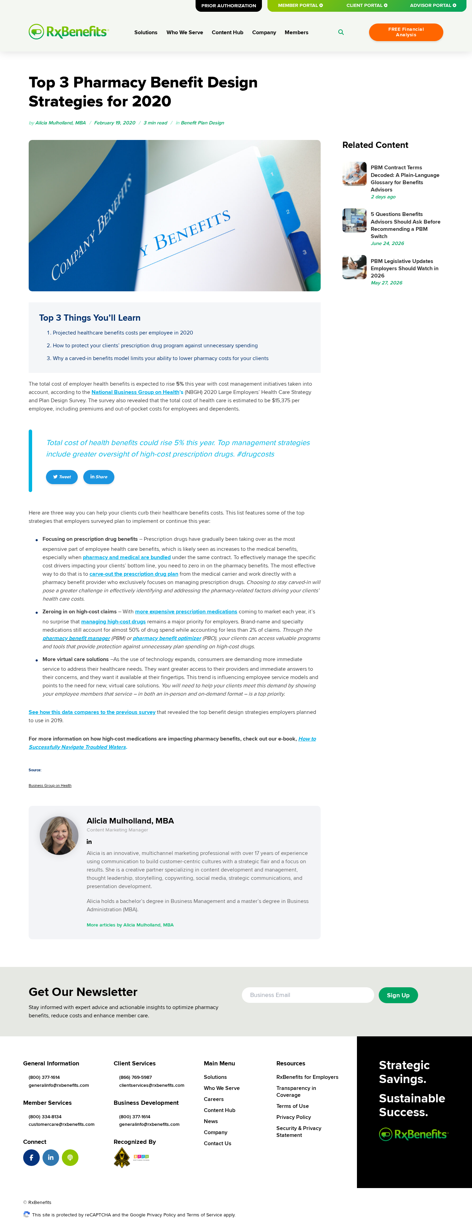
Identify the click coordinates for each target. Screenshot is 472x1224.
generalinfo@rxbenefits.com (59, 1085)
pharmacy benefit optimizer (167, 638)
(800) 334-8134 (45, 1117)
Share (100, 477)
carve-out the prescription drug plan (133, 574)
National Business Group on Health (135, 392)
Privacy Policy (293, 1117)
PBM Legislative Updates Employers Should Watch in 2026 (404, 268)
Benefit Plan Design (202, 123)
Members (297, 32)
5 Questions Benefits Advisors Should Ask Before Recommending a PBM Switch (406, 225)
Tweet (64, 477)
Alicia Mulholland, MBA (60, 123)
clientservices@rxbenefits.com (152, 1085)
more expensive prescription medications (186, 611)
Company (264, 32)
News (211, 1121)
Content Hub (227, 32)
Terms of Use (292, 1106)
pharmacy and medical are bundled (127, 557)
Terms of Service (204, 1215)
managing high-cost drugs (113, 621)
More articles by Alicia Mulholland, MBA (130, 925)
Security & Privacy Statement (298, 1132)
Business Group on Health (50, 785)
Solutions (146, 32)
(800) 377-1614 (44, 1077)
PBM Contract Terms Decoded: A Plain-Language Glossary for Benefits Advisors (405, 178)
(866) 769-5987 (135, 1077)
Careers (214, 1099)
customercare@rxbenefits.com (62, 1124)
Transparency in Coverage (296, 1092)
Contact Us (218, 1143)
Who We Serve (185, 32)
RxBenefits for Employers (307, 1077)
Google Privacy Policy (153, 1215)
